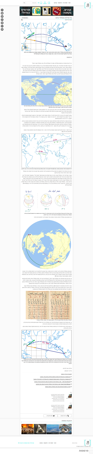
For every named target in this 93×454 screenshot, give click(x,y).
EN (38, 3)
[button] (24, 3)
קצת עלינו (49, 2)
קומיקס (55, 3)
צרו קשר (41, 2)
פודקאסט (60, 3)
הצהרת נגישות (74, 443)
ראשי (69, 3)
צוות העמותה (45, 2)
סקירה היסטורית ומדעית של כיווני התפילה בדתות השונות (57, 386)
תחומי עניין (65, 3)
